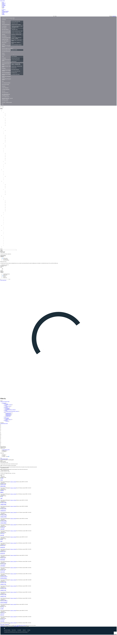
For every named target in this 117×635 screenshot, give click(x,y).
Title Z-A (4, 276)
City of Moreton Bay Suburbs (8, 227)
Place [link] (5, 412)
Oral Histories (4, 19)
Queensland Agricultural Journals (6, 37)
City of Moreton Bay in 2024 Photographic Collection (6, 94)
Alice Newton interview (5, 92)
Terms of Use (7, 624)
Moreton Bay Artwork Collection (9, 148)
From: (1, 459)
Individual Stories (13, 67)
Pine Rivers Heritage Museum (15, 59)
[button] (58, 266)
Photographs (3, 68)
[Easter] (1, 539)
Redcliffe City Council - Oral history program (7, 66)
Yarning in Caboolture (9, 115)
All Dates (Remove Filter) (4, 458)
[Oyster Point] (2, 619)
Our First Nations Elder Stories (15, 21)
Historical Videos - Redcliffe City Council (16, 43)
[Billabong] (2, 490)
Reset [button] (1, 250)
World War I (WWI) (9, 176)
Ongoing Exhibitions (9, 186)
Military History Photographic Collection (6, 46)
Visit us (3, 12)
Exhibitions (3, 44)
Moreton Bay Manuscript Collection (7, 32)
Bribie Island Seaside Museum (15, 58)
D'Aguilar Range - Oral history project (16, 66)
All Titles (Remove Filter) (4, 423)
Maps (7, 122)
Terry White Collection (8, 168)
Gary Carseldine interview (5, 96)
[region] (58, 430)
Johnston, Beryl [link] (8, 406)
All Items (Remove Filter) (6, 449)
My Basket (3, 5)
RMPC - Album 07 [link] (8, 419)
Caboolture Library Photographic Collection (6, 70)
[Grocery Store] (2, 570)
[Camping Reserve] (3, 508)
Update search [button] (2, 474)
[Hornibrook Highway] (3, 576)
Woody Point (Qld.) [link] (9, 414)
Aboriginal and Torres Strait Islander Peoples (9, 110)
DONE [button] (1, 460)
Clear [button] (1, 475)
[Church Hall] (2, 527)
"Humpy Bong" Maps (14, 29)
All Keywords (5, 258)
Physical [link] (7, 421)
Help (3, 10)
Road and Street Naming (5, 84)
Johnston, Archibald (13, 481)
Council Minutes (4, 26)
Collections (4, 127)
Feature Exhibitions (14, 56)
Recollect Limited (16, 626)
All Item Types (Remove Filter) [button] (4, 401)
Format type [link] (5, 420)
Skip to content (2, 0)
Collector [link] (5, 405)
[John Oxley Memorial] (3, 600)
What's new (4, 235)
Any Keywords (5, 259)
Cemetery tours (8, 153)
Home (3, 2)
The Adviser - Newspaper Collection (16, 32)
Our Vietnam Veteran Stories (6, 51)
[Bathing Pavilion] (3, 484)
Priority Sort (5, 277)
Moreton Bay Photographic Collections (7, 72)
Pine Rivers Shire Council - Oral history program (7, 64)
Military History (4, 42)
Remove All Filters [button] (3, 255)
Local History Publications (5, 89)
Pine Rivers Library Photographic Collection (6, 74)
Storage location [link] (6, 418)
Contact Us (3, 9)
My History (4, 4)
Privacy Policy (2, 624)
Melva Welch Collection (5, 29)
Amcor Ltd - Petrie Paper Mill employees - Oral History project (15, 64)
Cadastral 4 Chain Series (10, 138)
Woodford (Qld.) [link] (8, 415)
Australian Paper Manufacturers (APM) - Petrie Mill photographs (17, 26)
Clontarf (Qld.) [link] (8, 416)
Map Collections (7, 133)
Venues (3, 56)
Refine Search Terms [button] (3, 261)
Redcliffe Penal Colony (5, 39)
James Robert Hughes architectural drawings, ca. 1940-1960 (16, 38)
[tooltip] (58, 263)
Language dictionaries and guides (16, 24)
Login (3, 6)
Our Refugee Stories (14, 72)
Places (3, 81)
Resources (3, 21)
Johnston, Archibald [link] (9, 404)
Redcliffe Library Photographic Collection (6, 77)
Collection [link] (5, 410)
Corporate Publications (5, 87)
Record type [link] (6, 407)
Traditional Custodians (5, 11)
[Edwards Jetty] (2, 545)
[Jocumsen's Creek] (3, 582)
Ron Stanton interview (5, 100)
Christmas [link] (7, 417)
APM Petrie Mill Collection (6, 24)
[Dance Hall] (2, 533)
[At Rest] (1, 478)
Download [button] (3, 265)
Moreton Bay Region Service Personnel (7, 48)
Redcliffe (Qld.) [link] (8, 413)
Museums (3, 53)
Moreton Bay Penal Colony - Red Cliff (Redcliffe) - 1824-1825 (7, 98)
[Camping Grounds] (3, 502)
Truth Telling (8, 125)
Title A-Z (4, 275)
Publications (3, 86)
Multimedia (3, 34)
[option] (59, 258)
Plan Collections (7, 161)
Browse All (3, 3)
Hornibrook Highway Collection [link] (10, 409)
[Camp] (1, 496)
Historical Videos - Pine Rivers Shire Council (16, 40)
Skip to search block (3, 280)
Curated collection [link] (6, 408)
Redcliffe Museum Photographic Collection (6, 79)
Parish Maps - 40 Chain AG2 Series (16, 34)
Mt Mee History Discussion (15, 69)
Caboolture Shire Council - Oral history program (7, 60)
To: (7, 459)
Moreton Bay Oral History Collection (9, 199)
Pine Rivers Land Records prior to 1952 (16, 31)
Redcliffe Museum (13, 61)
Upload (3, 7)
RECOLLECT (2, 626)
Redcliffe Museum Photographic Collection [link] (12, 411)
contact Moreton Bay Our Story (21, 625)
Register (3, 14)
